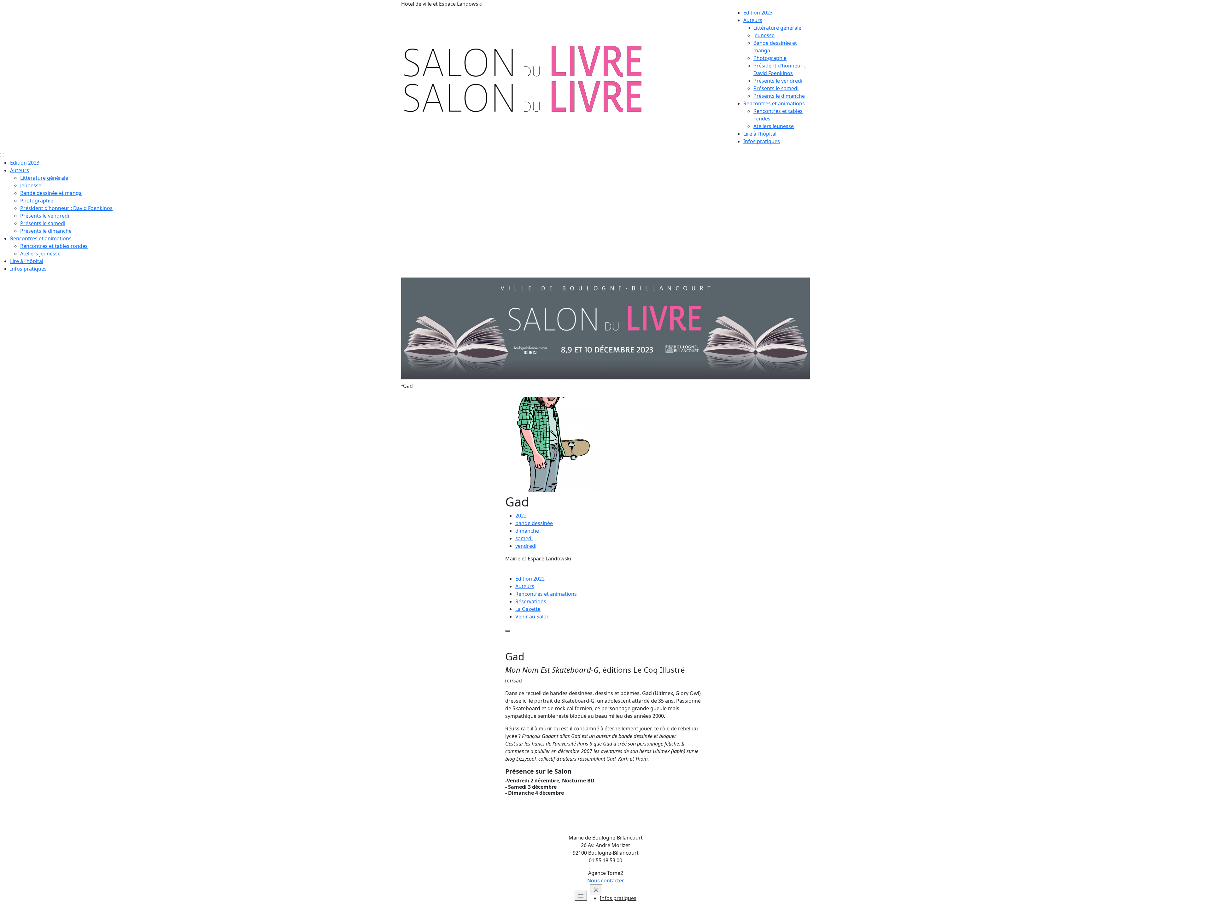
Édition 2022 (530, 578)
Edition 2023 (758, 12)
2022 (521, 515)
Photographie (770, 58)
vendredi (525, 545)
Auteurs (752, 20)
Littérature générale (777, 27)
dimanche (527, 530)
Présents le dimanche (779, 95)
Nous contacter (605, 880)
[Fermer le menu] (596, 889)
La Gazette (528, 609)
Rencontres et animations (774, 103)
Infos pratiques (761, 141)
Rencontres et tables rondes (54, 246)
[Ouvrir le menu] (581, 896)
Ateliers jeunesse (773, 126)
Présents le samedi (776, 88)
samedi (524, 538)
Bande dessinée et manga (51, 193)
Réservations (530, 601)
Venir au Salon (532, 616)
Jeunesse (764, 35)
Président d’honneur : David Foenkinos (66, 208)
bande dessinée (534, 523)
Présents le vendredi (777, 80)
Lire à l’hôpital (759, 133)
